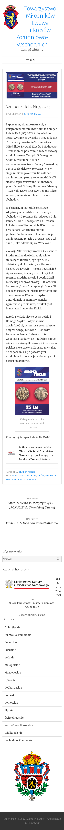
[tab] (32, 627)
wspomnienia (28, 479)
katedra (32, 475)
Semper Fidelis (27, 472)
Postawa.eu (34, 822)
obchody (50, 475)
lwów (41, 475)
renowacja (12, 479)
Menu (33, 60)
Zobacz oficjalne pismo (32, 615)
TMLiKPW (28, 818)
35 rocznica (19, 475)
